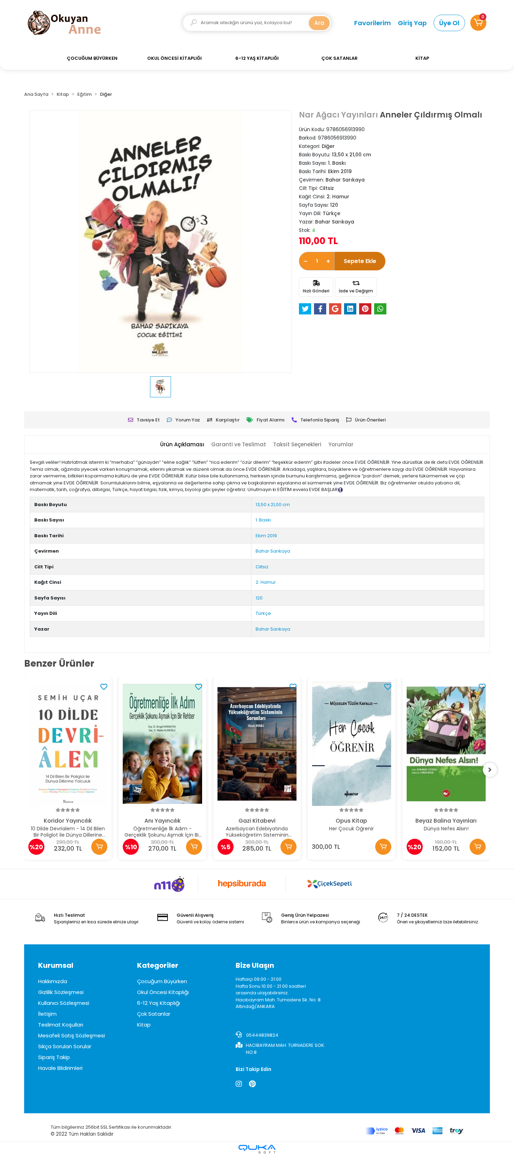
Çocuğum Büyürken (162, 981)
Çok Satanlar (153, 1013)
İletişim (47, 1013)
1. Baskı (263, 520)
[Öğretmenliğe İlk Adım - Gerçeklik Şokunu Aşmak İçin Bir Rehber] (162, 744)
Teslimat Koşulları (60, 1024)
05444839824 (261, 1035)
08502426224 (285, 1018)
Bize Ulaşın (255, 965)
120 (259, 598)
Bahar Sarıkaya (273, 551)
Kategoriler (157, 965)
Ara (319, 23)
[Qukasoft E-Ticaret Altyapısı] (257, 1149)
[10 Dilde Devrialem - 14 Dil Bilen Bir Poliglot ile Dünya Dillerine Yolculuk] (67, 744)
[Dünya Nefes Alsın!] (446, 744)
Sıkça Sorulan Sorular (64, 1046)
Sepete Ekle (360, 261)
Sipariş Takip (54, 1057)
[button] (478, 23)
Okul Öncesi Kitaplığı (163, 992)
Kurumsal (55, 965)
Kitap (144, 1024)
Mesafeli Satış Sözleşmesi (71, 1035)
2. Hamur (266, 582)
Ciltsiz (262, 566)
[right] (490, 770)
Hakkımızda (52, 981)
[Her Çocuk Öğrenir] (351, 744)
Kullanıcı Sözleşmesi (63, 1003)
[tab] (182, 444)
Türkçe (263, 613)
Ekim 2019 (266, 535)
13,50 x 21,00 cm (273, 504)
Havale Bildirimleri (60, 1068)
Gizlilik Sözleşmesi (61, 992)
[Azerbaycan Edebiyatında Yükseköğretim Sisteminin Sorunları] (257, 744)
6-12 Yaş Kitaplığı (158, 1003)
